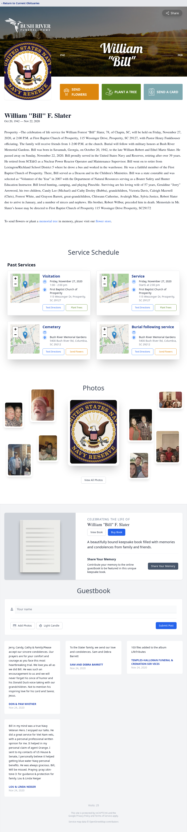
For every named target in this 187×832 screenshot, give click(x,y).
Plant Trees (76, 307)
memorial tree (48, 221)
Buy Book (116, 532)
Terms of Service (103, 815)
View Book (96, 532)
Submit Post (166, 625)
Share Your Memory (163, 566)
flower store (103, 221)
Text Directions (53, 307)
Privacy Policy (83, 815)
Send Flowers (76, 351)
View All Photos (93, 480)
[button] (25, 284)
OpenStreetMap (97, 821)
